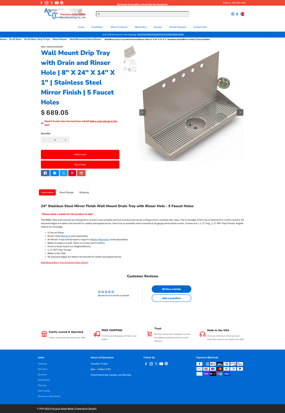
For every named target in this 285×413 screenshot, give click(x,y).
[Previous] (142, 112)
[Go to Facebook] (41, 2)
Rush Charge (67, 192)
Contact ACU (200, 27)
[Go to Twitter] (51, 2)
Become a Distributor (49, 396)
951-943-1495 (238, 3)
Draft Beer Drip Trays (37, 39)
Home (81, 27)
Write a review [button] (171, 289)
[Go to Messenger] (54, 173)
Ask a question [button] (171, 298)
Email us (227, 3)
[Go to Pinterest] (61, 2)
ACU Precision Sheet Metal (59, 408)
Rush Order (44, 380)
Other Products (119, 27)
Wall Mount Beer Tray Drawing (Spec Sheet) (64, 262)
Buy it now (80, 164)
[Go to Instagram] (47, 2)
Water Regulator (100, 239)
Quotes (158, 27)
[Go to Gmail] (81, 173)
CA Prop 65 (44, 390)
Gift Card (43, 369)
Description (47, 192)
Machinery (141, 27)
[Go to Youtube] (57, 2)
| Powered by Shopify (85, 408)
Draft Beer (97, 27)
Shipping (84, 192)
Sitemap (42, 363)
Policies (42, 385)
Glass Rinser (59, 39)
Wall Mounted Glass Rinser (86, 39)
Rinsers (65, 236)
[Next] (240, 112)
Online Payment (177, 27)
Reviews (42, 374)
